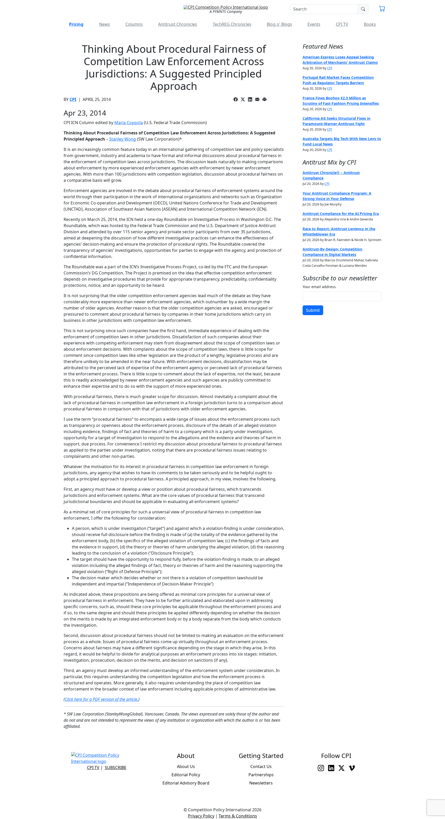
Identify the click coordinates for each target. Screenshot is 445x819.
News (104, 24)
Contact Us (261, 766)
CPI (73, 99)
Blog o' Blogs (279, 24)
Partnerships (261, 775)
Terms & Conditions (238, 816)
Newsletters (261, 783)
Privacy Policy (201, 816)
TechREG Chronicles (232, 24)
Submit (313, 310)
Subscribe (115, 767)
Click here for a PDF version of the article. (101, 699)
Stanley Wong (122, 139)
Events (313, 24)
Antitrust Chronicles (177, 24)
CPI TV (342, 24)
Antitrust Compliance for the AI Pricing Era (341, 213)
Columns (134, 24)
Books (370, 24)
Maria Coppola (128, 122)
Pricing (76, 24)
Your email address (319, 286)
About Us (186, 766)
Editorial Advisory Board (185, 783)
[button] (382, 9)
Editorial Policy (186, 775)
